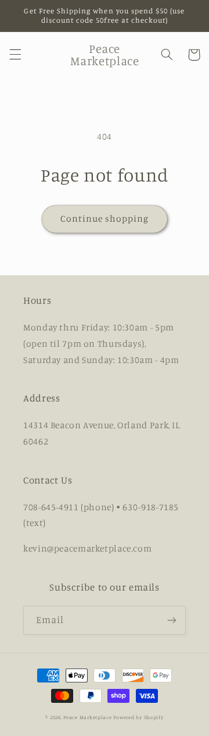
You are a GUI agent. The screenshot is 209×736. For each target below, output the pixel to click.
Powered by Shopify (138, 717)
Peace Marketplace (87, 717)
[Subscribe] (171, 620)
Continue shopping (104, 218)
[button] (15, 54)
